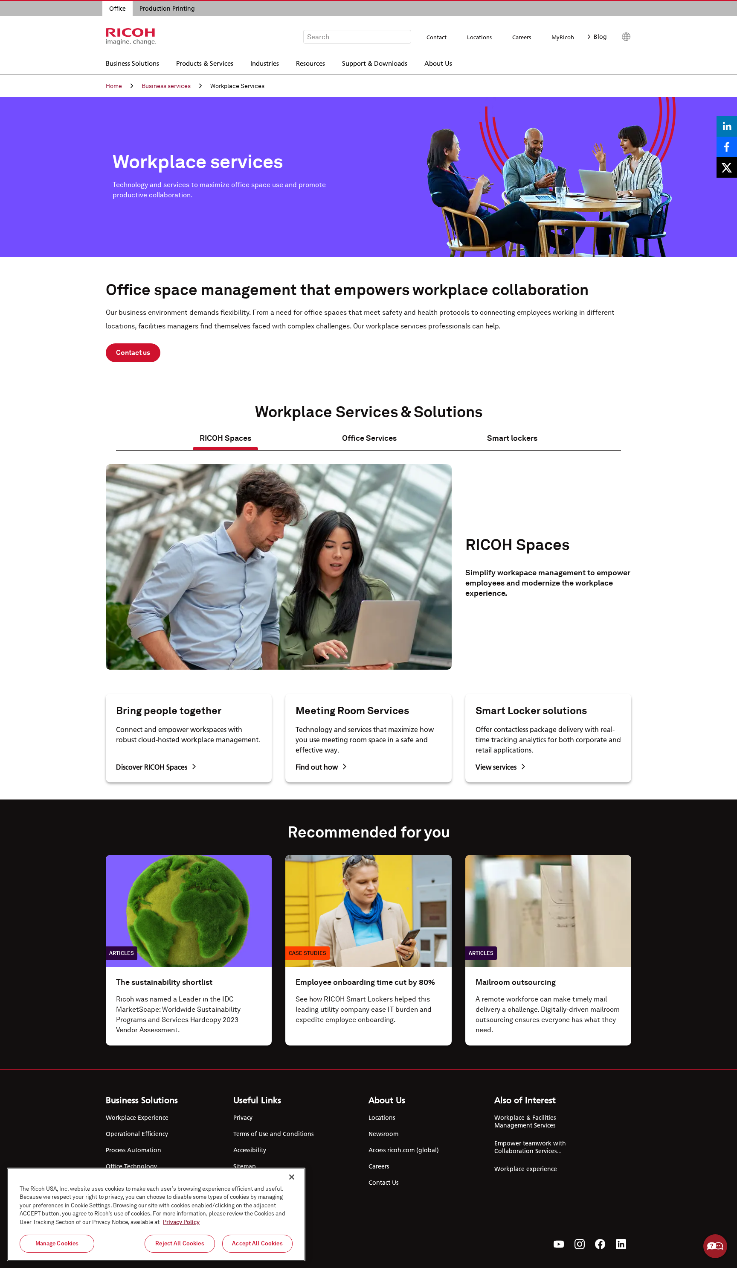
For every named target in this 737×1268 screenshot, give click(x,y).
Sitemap (244, 1166)
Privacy (242, 1118)
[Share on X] (727, 167)
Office (117, 8)
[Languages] (622, 37)
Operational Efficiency (137, 1134)
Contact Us (383, 1182)
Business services (166, 85)
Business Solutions (132, 63)
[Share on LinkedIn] (727, 126)
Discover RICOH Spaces (151, 766)
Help (715, 1246)
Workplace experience (525, 1169)
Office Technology (131, 1166)
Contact (437, 37)
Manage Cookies (57, 1243)
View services (496, 766)
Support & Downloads (374, 63)
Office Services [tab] (369, 437)
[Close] (291, 1177)
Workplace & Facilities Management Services (525, 1121)
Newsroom (383, 1134)
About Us (438, 63)
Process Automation (133, 1150)
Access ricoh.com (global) (403, 1150)
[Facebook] (600, 1244)
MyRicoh (562, 37)
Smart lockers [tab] (512, 437)
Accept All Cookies (257, 1243)
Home (114, 85)
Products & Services (204, 63)
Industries (264, 63)
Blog (600, 37)
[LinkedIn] (621, 1244)
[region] (156, 1214)
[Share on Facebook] (727, 147)
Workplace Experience (137, 1118)
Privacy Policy (181, 1222)
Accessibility (249, 1150)
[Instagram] (580, 1244)
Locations (479, 37)
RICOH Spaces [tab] (225, 437)
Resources (310, 63)
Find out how (317, 766)
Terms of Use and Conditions (273, 1134)
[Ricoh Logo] (131, 36)
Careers (521, 37)
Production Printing (167, 8)
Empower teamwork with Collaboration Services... (530, 1147)
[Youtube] (559, 1244)
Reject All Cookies (179, 1243)
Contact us (133, 352)
